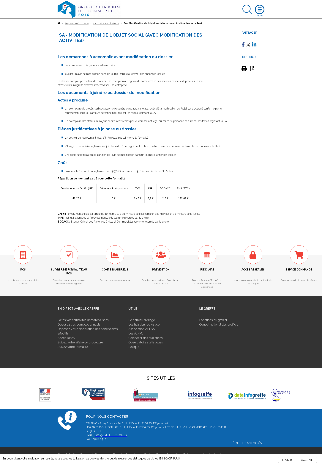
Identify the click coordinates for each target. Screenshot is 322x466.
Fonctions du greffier (213, 320)
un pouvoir (71, 137)
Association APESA (141, 329)
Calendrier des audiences (145, 338)
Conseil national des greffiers (218, 324)
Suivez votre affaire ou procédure (80, 342)
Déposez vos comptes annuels (79, 324)
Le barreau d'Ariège (141, 320)
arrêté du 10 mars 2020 (107, 213)
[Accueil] (59, 23)
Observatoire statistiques (145, 342)
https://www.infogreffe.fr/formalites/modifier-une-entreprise (92, 85)
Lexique (133, 347)
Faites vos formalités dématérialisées (83, 320)
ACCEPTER (307, 459)
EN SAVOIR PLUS (169, 458)
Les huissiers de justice (144, 324)
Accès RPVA (66, 338)
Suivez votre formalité (73, 347)
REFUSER (286, 459)
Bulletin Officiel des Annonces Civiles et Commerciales (102, 221)
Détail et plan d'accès (246, 443)
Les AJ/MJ (135, 333)
